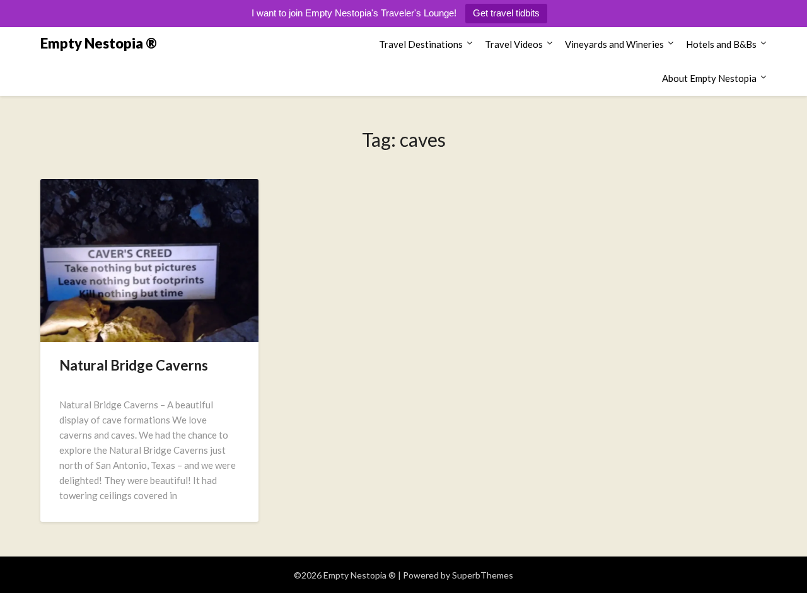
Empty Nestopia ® (98, 43)
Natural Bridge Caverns (133, 365)
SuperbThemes (482, 575)
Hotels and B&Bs (721, 44)
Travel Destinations (421, 44)
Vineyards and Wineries (614, 44)
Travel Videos (514, 44)
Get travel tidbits (506, 13)
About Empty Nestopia (709, 78)
